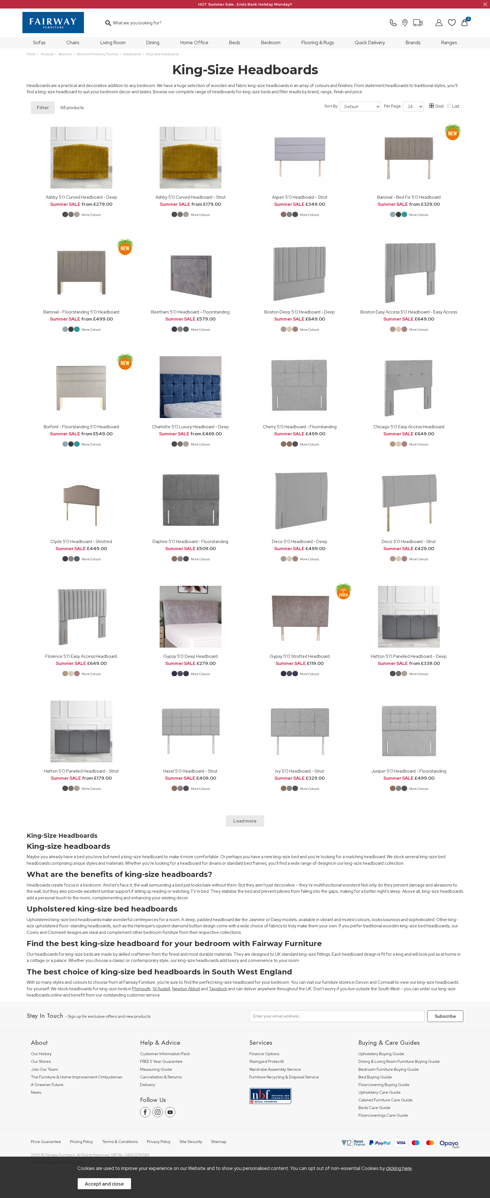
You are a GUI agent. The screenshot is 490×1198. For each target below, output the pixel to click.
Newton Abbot (186, 989)
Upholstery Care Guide (379, 1092)
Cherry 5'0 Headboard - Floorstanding (300, 427)
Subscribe (445, 1016)
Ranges (449, 42)
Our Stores (41, 1061)
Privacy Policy (158, 1141)
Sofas (39, 42)
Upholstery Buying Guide (381, 1053)
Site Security (190, 1141)
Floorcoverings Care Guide (383, 1115)
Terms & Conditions (120, 1141)
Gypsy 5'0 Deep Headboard (190, 656)
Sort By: (332, 106)
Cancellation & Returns (161, 1077)
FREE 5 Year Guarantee (161, 1061)
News (36, 1092)
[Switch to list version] (448, 106)
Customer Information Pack (165, 1053)
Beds (234, 42)
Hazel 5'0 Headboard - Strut (190, 771)
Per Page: (393, 106)
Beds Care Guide (374, 1107)
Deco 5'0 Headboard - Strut (409, 541)
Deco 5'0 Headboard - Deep (299, 541)
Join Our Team (44, 1069)
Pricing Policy (81, 1141)
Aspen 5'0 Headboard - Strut (300, 197)
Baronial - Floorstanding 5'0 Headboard (81, 312)
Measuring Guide (156, 1069)
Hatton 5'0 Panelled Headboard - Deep (409, 656)
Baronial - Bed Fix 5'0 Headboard (409, 197)
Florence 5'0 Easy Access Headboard (81, 656)
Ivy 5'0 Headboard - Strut (299, 771)
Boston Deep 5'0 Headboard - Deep (299, 312)
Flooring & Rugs (317, 42)
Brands (413, 42)
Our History (41, 1053)
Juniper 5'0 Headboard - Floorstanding (408, 771)
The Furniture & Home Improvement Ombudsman (76, 1077)
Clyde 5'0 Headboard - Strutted (81, 541)
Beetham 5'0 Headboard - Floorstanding (190, 312)
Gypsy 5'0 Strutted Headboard (300, 656)
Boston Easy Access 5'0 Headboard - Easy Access (408, 312)
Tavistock (218, 989)
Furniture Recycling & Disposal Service (284, 1077)
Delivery (147, 1084)
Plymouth (141, 989)
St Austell (161, 989)
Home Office (194, 42)
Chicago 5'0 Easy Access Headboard (408, 427)
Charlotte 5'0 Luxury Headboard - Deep (190, 427)
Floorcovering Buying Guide (383, 1084)
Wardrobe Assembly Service (275, 1069)
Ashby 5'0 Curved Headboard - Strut (190, 197)
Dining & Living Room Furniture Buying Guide (399, 1061)
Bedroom (270, 42)
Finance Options (264, 1053)
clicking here (399, 1168)
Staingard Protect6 (266, 1061)
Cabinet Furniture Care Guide (385, 1100)
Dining (152, 42)
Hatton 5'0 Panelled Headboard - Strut (81, 771)
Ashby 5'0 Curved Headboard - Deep (81, 197)
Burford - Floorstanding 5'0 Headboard (81, 427)
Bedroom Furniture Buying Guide (388, 1069)
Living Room (113, 42)
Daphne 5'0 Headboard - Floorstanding (190, 541)
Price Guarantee (46, 1141)
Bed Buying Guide (375, 1077)
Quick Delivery (370, 42)
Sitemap (218, 1141)
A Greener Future (47, 1084)
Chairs (72, 42)
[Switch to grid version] (431, 106)
